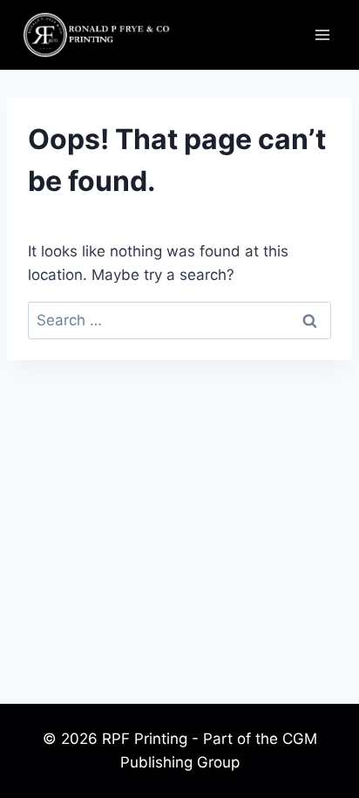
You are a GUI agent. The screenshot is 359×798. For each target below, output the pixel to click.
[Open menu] (322, 34)
